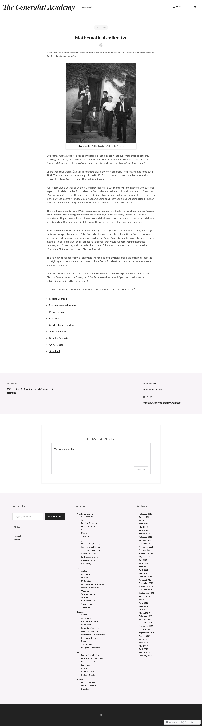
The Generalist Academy (39, 6)
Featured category (89, 682)
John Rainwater (57, 331)
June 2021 (143, 563)
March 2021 (144, 573)
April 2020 (143, 609)
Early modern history (90, 557)
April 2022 (143, 530)
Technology (86, 644)
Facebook (16, 536)
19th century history (90, 544)
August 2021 (144, 557)
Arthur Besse (56, 344)
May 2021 (143, 567)
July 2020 (143, 600)
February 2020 (145, 616)
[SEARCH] (195, 6)
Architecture (87, 517)
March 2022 (144, 534)
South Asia (86, 597)
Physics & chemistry (90, 638)
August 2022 (144, 517)
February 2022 (145, 537)
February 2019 (145, 656)
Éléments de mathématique (62, 305)
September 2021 (146, 553)
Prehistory (86, 564)
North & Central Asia (91, 587)
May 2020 (143, 606)
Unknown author (84, 146)
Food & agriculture (90, 628)
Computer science (89, 621)
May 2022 (143, 527)
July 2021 (143, 560)
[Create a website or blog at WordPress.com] (101, 715)
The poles (85, 607)
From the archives (89, 686)
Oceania (85, 591)
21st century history (90, 550)
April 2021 (143, 570)
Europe (33, 389)
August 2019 (144, 636)
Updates (85, 689)
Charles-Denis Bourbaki (62, 324)
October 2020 (145, 590)
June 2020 (143, 603)
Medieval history (89, 560)
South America (88, 594)
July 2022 (143, 520)
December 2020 (146, 583)
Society (80, 652)
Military (84, 668)
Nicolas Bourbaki (58, 298)
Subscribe (55, 516)
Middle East (86, 581)
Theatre (85, 536)
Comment (141, 469)
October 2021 (145, 550)
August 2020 (144, 596)
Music (84, 533)
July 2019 (143, 639)
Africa (84, 571)
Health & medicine (89, 631)
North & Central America (92, 584)
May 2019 (143, 646)
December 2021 (146, 543)
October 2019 (145, 629)
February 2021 (145, 577)
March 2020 (144, 613)
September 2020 (146, 593)
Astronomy (86, 618)
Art (82, 520)
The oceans (86, 604)
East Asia (85, 574)
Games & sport (88, 662)
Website (80, 680)
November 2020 (146, 586)
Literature (86, 530)
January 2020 (145, 619)
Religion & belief (88, 675)
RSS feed (16, 539)
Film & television (88, 526)
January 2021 (145, 580)
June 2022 (143, 524)
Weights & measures (90, 648)
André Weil (55, 318)
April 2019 (143, 649)
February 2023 (145, 514)
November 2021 (146, 547)
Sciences (80, 612)
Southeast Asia (88, 601)
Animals (84, 615)
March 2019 (144, 652)
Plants (84, 641)
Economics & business (91, 655)
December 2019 (146, 623)
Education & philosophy (92, 658)
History (80, 541)
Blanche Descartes (59, 338)
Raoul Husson (56, 311)
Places (79, 568)
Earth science (87, 625)
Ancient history (88, 554)
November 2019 (146, 626)
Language (85, 665)
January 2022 (145, 540)
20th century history (17, 389)
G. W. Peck (54, 351)
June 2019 (143, 643)
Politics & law (87, 672)
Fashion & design (89, 523)
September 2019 (146, 633)
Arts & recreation (85, 514)
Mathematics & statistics (93, 635)
